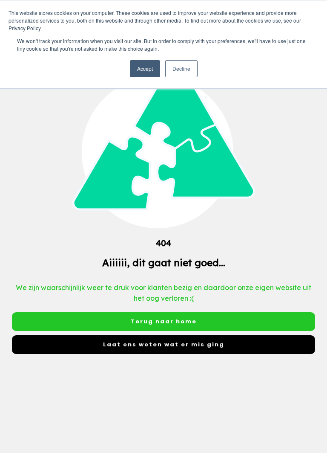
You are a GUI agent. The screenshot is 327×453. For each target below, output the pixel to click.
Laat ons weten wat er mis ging (163, 344)
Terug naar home (164, 321)
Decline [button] (181, 68)
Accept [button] (145, 68)
